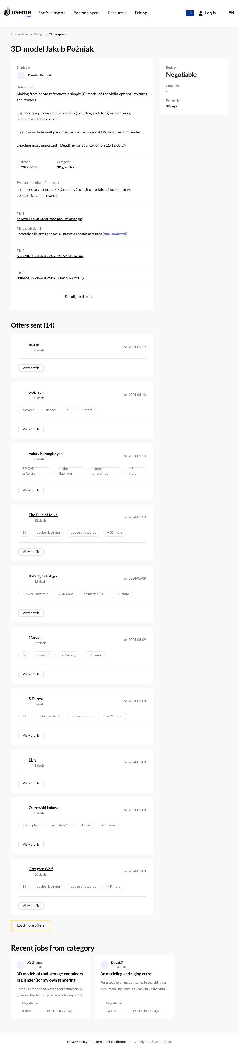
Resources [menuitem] (117, 13)
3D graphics (58, 34)
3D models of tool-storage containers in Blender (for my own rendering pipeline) (50, 978)
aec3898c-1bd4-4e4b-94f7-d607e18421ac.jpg (50, 256)
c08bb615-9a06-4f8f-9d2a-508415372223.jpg (50, 278)
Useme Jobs (19, 34)
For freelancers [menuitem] (51, 13)
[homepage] (17, 12)
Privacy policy (77, 1042)
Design (39, 34)
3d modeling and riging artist (126, 974)
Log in (210, 13)
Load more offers (30, 925)
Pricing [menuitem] (141, 13)
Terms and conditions (111, 1042)
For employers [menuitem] (86, 13)
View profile (31, 368)
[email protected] (115, 234)
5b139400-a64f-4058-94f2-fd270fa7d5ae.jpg (49, 219)
